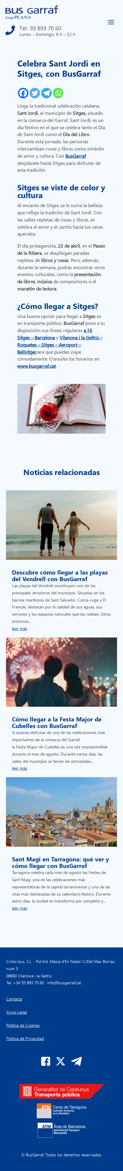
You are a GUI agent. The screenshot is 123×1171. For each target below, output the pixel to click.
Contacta (14, 999)
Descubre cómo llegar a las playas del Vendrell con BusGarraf (60, 575)
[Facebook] (23, 93)
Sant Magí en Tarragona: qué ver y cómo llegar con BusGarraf (60, 861)
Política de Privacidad (25, 1038)
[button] (40, 28)
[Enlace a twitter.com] (60, 1064)
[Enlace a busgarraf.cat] (31, 18)
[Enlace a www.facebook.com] (45, 1064)
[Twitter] (35, 93)
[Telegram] (46, 93)
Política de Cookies (23, 1025)
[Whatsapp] (58, 93)
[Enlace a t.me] (76, 1064)
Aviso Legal (16, 1012)
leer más (19, 628)
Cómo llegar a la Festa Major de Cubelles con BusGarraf (57, 722)
